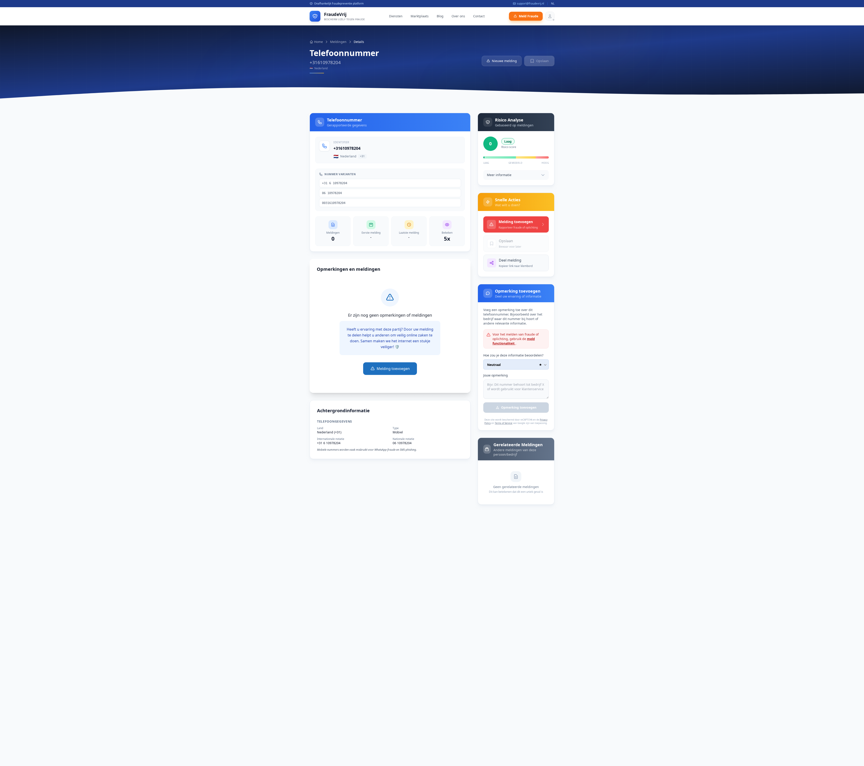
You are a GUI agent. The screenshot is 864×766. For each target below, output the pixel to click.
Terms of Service (503, 423)
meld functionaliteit (514, 341)
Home (318, 42)
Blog (440, 16)
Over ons (458, 16)
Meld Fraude (528, 16)
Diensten (396, 16)
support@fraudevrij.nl (530, 3)
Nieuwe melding (504, 61)
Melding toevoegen (393, 368)
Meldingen (338, 42)
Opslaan (542, 61)
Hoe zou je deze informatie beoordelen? (513, 355)
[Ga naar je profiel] (549, 16)
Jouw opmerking (495, 375)
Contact (479, 16)
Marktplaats (420, 16)
